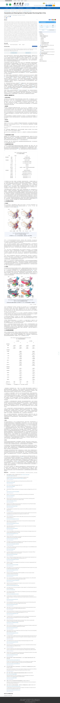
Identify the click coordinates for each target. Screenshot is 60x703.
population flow (6, 44)
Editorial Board (20, 7)
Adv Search (50, 5)
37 (19, 139)
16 (11, 73)
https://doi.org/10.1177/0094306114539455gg (12, 622)
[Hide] (59, 354)
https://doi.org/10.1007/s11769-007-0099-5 (12, 554)
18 (10, 185)
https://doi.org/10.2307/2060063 (11, 486)
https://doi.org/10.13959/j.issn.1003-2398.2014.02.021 (13, 686)
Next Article (28, 52)
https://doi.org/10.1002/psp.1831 (11, 589)
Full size (31, 237)
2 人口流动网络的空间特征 (43, 46)
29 (20, 87)
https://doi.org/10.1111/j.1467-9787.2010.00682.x (13, 491)
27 (21, 109)
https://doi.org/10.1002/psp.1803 (11, 549)
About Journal (13, 7)
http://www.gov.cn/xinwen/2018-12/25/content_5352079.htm (15, 478)
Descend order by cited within (29, 472)
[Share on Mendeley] (55, 19)
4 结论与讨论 (41, 55)
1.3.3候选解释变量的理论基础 (44, 43)
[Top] (59, 352)
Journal (15, 0)
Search (25, 0)
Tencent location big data (14, 44)
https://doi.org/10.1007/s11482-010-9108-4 (12, 506)
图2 (32, 270)
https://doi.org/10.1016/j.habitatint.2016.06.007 (13, 559)
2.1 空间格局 (42, 47)
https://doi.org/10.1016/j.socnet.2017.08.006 (12, 575)
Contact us (49, 7)
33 (10, 88)
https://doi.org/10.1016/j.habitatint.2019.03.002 (13, 523)
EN (43, 3)
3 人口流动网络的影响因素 (43, 53)
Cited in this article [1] (10, 479)
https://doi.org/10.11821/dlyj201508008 (12, 674)
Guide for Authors (29, 7)
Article (19, 0)
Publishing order (13, 472)
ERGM (20, 44)
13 (9, 88)
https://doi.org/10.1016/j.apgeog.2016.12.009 (12, 613)
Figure (22, 0)
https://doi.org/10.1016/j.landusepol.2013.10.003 (13, 585)
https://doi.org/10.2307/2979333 (11, 482)
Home (7, 7)
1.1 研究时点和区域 (43, 37)
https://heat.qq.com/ (24, 107)
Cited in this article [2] (10, 507)
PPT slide (34, 237)
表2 (27, 335)
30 (21, 87)
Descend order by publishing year (20, 472)
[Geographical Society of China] (10, 4)
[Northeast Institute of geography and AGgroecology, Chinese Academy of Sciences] (7, 4)
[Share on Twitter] (50, 19)
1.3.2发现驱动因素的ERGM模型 (44, 42)
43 (17, 461)
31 (33, 87)
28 (32, 85)
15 (24, 72)
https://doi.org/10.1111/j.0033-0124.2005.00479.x (13, 580)
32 (34, 87)
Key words (41, 33)
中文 (46, 3)
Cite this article (42, 34)
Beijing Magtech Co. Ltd (31, 701)
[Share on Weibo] (52, 19)
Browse (36, 7)
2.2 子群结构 (42, 50)
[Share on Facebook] (49, 19)
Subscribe (42, 7)
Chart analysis (35, 472)
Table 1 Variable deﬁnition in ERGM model (47, 45)
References (41, 59)
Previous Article (14, 52)
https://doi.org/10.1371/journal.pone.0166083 (12, 564)
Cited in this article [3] (10, 524)
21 (8, 80)
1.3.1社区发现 (42, 41)
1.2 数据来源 (42, 38)
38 (29, 190)
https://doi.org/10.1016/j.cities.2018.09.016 (12, 528)
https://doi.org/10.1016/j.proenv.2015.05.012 (12, 599)
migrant (23, 44)
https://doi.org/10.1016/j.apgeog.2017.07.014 (12, 533)
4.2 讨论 (41, 58)
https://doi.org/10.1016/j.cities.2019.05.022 (12, 604)
